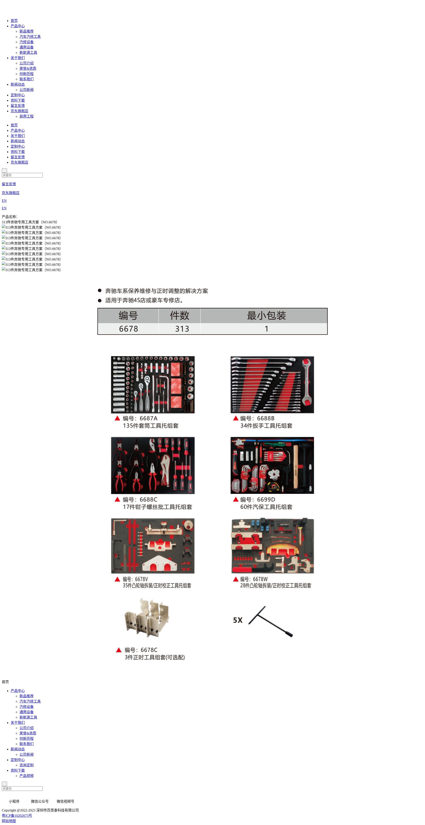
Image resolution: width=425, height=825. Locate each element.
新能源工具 (28, 52)
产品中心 (18, 26)
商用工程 (26, 116)
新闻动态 (18, 84)
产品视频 (26, 776)
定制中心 (18, 95)
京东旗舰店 (19, 111)
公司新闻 (26, 90)
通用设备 (26, 47)
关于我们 (18, 58)
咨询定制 (26, 765)
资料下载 (18, 100)
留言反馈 (18, 106)
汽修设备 (26, 42)
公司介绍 (26, 63)
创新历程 (26, 74)
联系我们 (26, 79)
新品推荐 (26, 31)
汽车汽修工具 (30, 37)
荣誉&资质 (27, 68)
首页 (14, 21)
